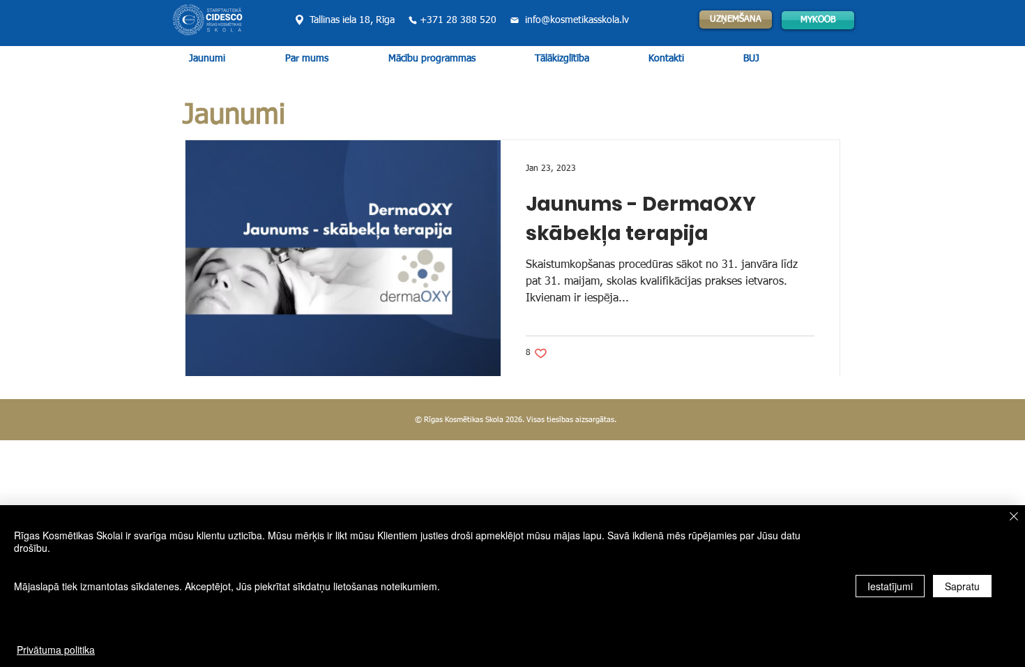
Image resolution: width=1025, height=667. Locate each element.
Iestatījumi (890, 586)
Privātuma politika (56, 650)
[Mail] (514, 20)
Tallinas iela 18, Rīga (352, 20)
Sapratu (962, 586)
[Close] (1013, 517)
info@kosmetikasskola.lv (577, 20)
